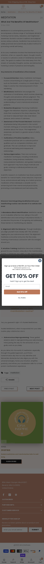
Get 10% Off (22, 292)
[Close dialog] (40, 260)
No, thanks (22, 298)
